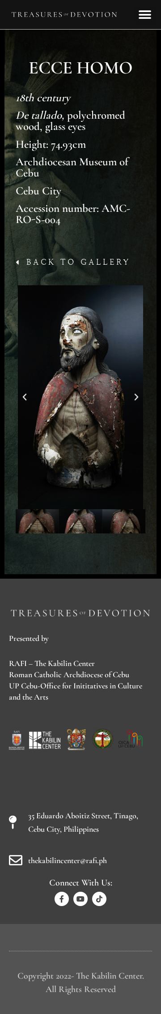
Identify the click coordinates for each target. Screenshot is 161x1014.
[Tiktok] (99, 899)
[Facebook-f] (62, 899)
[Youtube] (80, 899)
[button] (145, 14)
